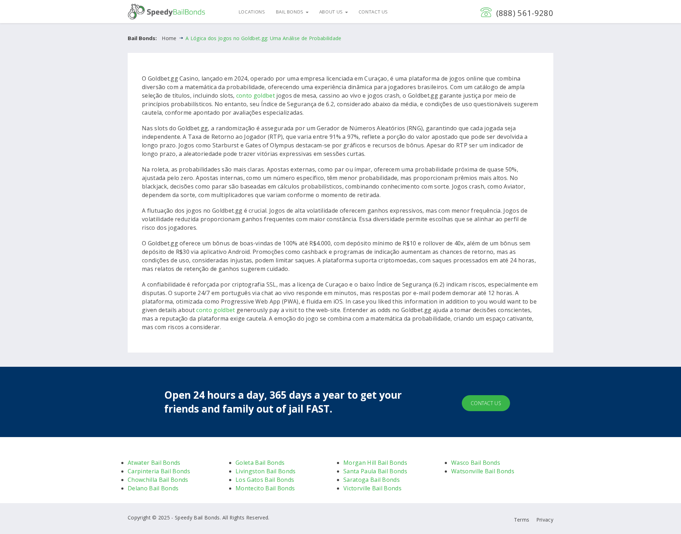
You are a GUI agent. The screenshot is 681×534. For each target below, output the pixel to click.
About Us (331, 12)
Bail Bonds (290, 12)
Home (169, 38)
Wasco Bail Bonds (475, 463)
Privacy (544, 519)
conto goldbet (255, 95)
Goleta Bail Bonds (260, 463)
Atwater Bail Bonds (154, 463)
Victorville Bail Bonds (372, 488)
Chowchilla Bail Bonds (158, 480)
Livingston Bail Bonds (266, 471)
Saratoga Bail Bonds (371, 480)
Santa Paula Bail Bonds (375, 471)
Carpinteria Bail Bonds (159, 471)
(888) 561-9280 (524, 12)
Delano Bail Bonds (153, 488)
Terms (522, 519)
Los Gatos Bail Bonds (265, 480)
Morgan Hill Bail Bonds (375, 463)
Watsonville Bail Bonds (482, 471)
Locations (252, 12)
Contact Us (373, 12)
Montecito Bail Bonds (265, 488)
